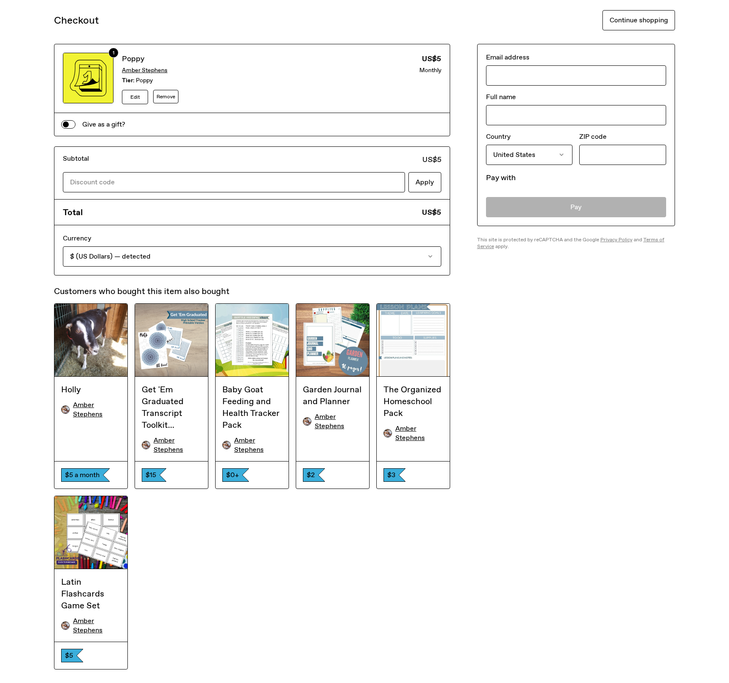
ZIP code (593, 136)
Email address (507, 57)
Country (498, 136)
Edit (135, 97)
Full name (501, 97)
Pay (576, 207)
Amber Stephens (144, 70)
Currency (77, 238)
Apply (425, 182)
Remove (166, 97)
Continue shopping (639, 20)
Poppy (133, 58)
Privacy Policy (616, 240)
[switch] (68, 124)
